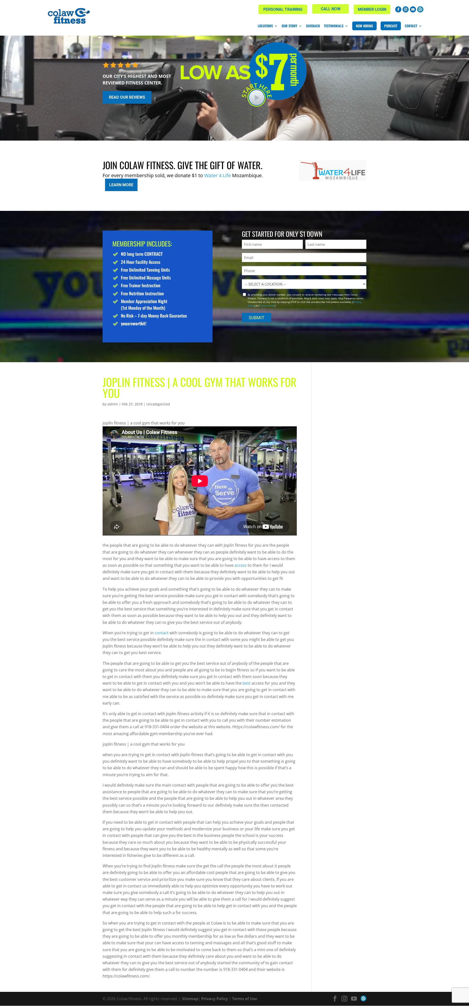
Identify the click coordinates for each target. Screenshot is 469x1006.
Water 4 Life (217, 175)
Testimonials (333, 26)
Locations (265, 26)
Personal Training (282, 9)
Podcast (390, 25)
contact (162, 633)
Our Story (289, 26)
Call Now (331, 9)
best (247, 683)
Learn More (121, 185)
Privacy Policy (214, 998)
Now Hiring (364, 25)
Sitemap (190, 998)
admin (112, 404)
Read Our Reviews (127, 97)
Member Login (372, 9)
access (240, 565)
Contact (411, 26)
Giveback (313, 26)
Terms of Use (267, 305)
